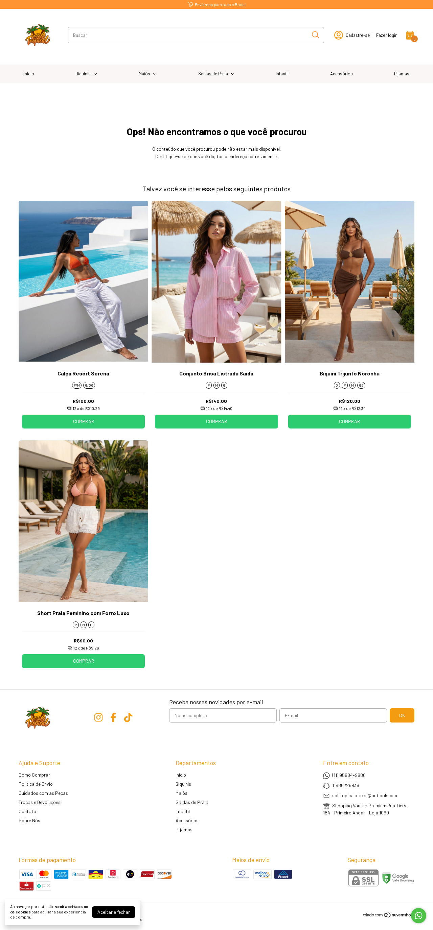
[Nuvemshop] (388, 916)
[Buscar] (315, 34)
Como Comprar (34, 775)
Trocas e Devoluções (40, 802)
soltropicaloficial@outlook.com (364, 795)
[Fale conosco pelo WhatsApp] (418, 915)
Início (29, 73)
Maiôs (144, 73)
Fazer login (386, 35)
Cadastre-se (358, 35)
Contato (27, 811)
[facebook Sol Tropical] (113, 717)
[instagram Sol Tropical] (98, 717)
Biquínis (83, 73)
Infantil (282, 73)
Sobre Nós (29, 820)
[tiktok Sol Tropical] (128, 717)
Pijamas (401, 73)
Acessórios (341, 73)
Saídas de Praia (213, 73)
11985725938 (345, 785)
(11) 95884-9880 (349, 775)
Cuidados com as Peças (43, 793)
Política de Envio (36, 784)
